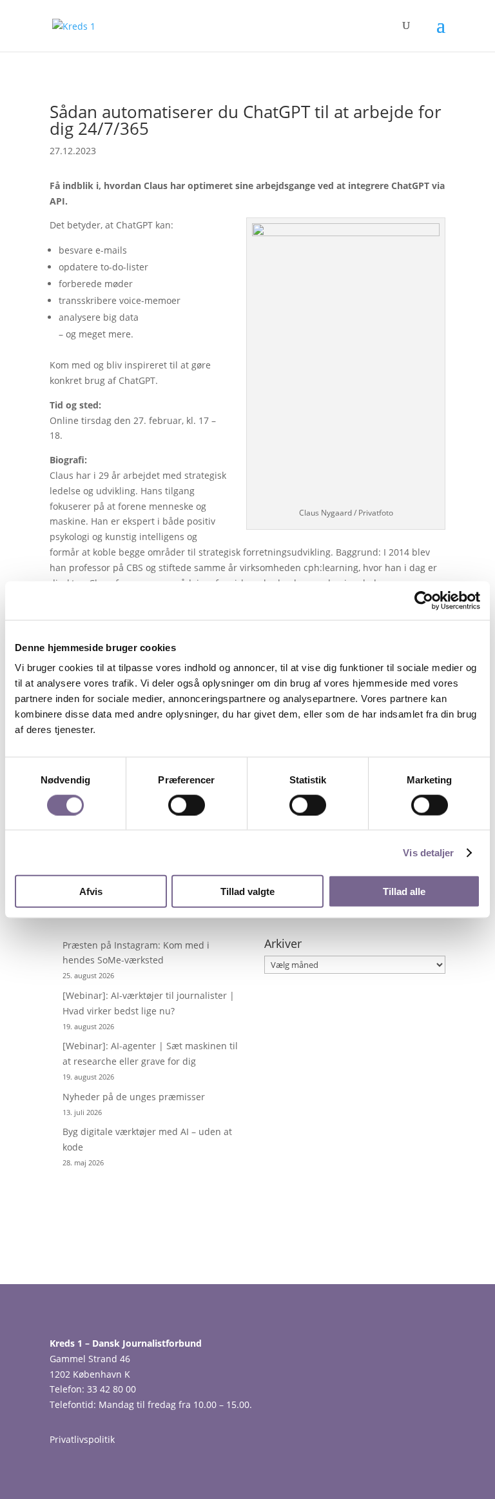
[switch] (186, 804)
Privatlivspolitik (82, 1439)
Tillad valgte (247, 891)
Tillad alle (404, 891)
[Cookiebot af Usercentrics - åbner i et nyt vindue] (423, 600)
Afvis (90, 891)
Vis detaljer (428, 852)
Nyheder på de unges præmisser (134, 1097)
